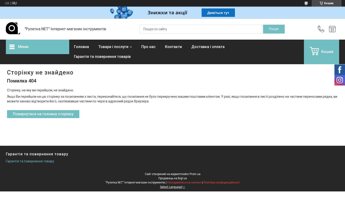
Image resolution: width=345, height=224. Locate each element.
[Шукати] (274, 29)
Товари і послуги (113, 47)
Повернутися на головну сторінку (43, 114)
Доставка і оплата (208, 47)
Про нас (148, 47)
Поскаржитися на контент (184, 182)
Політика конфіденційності (222, 182)
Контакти (173, 47)
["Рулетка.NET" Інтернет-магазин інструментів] (13, 29)
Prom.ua (195, 174)
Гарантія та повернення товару (30, 161)
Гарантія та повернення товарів (102, 56)
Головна (81, 47)
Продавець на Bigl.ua (172, 178)
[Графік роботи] (332, 29)
